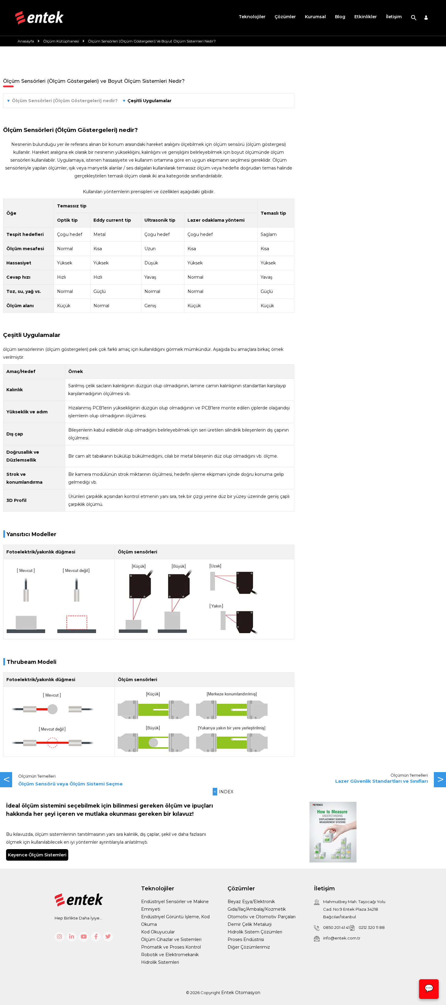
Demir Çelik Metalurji (250, 924)
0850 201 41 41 (336, 927)
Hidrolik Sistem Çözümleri (255, 932)
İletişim (394, 16)
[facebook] (96, 937)
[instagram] (59, 937)
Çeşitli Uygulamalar (149, 100)
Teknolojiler (252, 16)
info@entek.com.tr (341, 938)
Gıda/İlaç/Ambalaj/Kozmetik (257, 909)
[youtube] (84, 937)
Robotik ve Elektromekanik (170, 954)
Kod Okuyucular (158, 932)
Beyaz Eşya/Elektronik (251, 901)
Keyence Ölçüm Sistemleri (37, 855)
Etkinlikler (365, 16)
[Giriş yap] (426, 18)
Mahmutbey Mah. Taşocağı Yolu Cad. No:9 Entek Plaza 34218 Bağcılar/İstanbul (354, 909)
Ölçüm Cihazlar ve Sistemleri (171, 939)
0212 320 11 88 (372, 927)
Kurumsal (315, 16)
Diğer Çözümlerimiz (249, 947)
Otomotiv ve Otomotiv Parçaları (262, 916)
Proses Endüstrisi (246, 939)
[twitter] (108, 937)
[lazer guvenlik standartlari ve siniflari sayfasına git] (334, 780)
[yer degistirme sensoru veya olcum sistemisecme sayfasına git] (111, 780)
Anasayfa (26, 41)
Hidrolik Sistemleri (160, 962)
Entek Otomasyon (240, 992)
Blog (340, 16)
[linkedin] (71, 937)
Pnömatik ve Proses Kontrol (171, 947)
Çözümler (285, 16)
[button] (413, 18)
